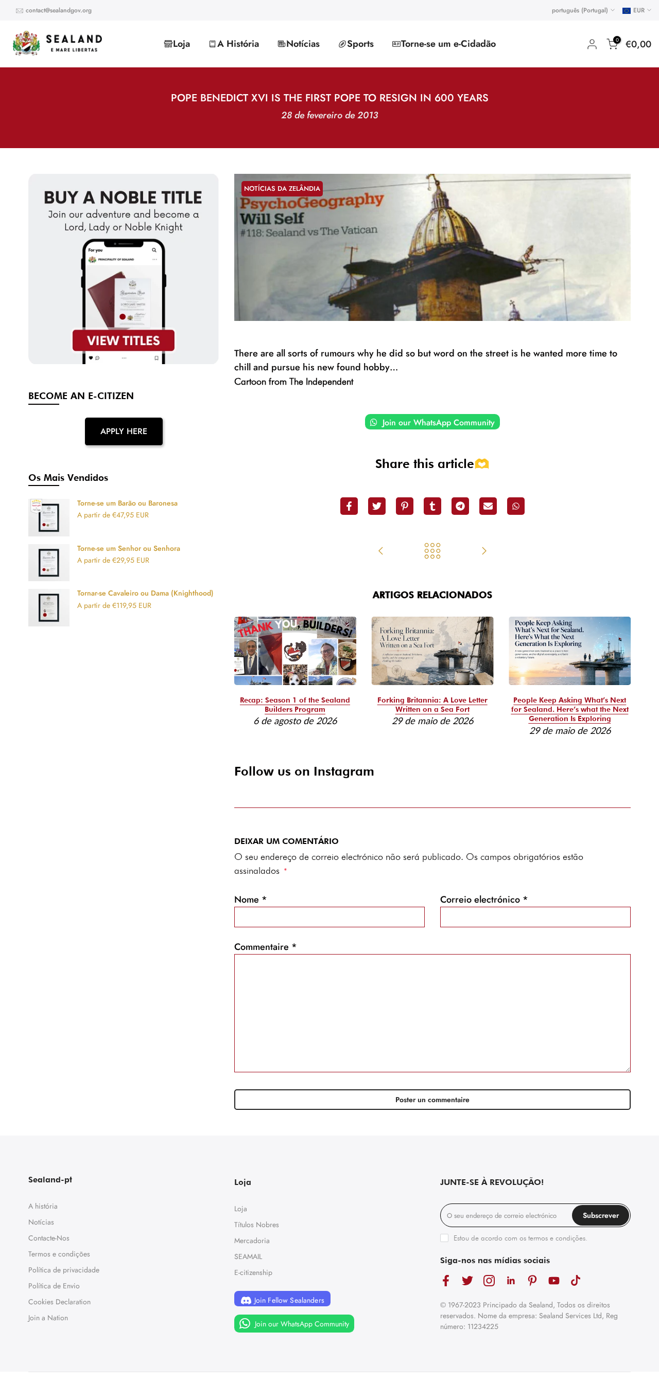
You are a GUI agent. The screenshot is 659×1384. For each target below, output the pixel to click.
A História (238, 43)
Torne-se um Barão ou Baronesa (127, 503)
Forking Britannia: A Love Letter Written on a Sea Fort (432, 704)
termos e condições (556, 1238)
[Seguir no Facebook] (446, 1280)
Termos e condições (59, 1254)
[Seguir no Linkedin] (510, 1280)
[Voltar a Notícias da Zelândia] (432, 552)
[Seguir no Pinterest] (532, 1280)
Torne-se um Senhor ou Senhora (128, 548)
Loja (181, 43)
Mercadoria (252, 1240)
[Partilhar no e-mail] (488, 506)
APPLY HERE (123, 431)
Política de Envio (54, 1286)
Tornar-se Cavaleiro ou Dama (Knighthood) (145, 593)
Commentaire (265, 947)
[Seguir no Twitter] (467, 1280)
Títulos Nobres (256, 1224)
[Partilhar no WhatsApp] (516, 506)
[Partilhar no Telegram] (460, 506)
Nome (250, 899)
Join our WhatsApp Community (437, 422)
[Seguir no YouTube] (554, 1280)
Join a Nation (48, 1318)
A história (43, 1206)
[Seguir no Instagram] (489, 1280)
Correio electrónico (484, 899)
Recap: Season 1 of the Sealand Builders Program (295, 704)
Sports (360, 43)
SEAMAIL (248, 1256)
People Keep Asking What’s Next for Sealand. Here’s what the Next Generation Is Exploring (570, 709)
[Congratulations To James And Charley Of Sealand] (484, 552)
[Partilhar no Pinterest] (404, 506)
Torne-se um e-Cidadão (448, 43)
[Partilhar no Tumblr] (432, 506)
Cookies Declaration (59, 1302)
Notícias (303, 43)
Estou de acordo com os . (520, 1238)
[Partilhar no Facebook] (349, 506)
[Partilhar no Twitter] (377, 506)
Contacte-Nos (49, 1238)
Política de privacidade (63, 1270)
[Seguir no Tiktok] (575, 1280)
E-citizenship (253, 1272)
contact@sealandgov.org (59, 10)
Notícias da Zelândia (282, 188)
